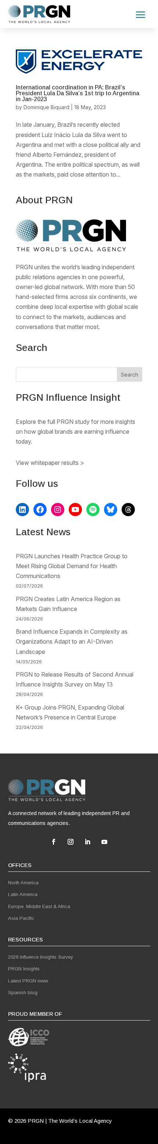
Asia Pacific (21, 918)
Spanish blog (22, 992)
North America (23, 882)
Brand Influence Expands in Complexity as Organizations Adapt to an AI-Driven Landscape (72, 641)
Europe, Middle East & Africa (39, 906)
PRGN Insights (24, 968)
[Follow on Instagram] (70, 842)
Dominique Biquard (46, 107)
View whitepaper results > (50, 462)
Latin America (22, 894)
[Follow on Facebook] (54, 842)
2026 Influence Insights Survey (40, 957)
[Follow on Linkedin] (87, 842)
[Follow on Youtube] (104, 842)
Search (129, 374)
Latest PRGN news (28, 981)
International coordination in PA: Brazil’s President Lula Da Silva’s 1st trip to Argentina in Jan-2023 (77, 93)
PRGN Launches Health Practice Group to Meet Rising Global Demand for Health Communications (72, 566)
